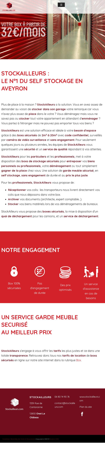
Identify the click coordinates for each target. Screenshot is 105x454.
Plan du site (86, 406)
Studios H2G (54, 439)
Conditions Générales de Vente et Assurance (18, 439)
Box (78, 360)
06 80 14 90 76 (62, 396)
